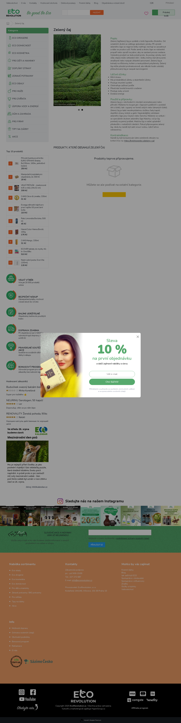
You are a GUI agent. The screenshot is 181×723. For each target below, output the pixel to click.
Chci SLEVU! (112, 381)
